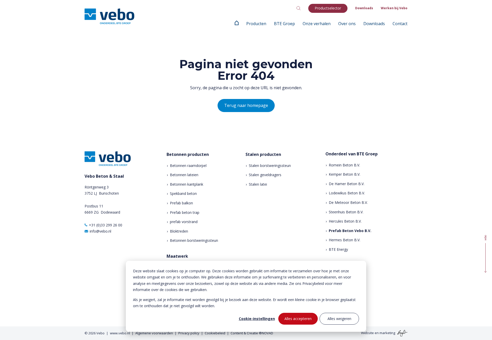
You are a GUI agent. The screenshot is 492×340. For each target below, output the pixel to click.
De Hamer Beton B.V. (346, 183)
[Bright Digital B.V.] (401, 333)
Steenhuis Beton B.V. (346, 211)
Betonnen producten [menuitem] (188, 154)
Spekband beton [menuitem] (183, 193)
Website (367, 333)
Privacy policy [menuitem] (188, 333)
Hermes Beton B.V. (344, 239)
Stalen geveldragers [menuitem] (265, 174)
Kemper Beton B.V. (344, 174)
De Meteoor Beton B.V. (348, 202)
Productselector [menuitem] (328, 8)
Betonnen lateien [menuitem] (184, 174)
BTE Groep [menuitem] (284, 23)
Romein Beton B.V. (344, 165)
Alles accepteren (298, 318)
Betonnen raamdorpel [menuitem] (188, 165)
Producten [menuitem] (256, 23)
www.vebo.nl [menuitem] (120, 333)
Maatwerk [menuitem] (177, 256)
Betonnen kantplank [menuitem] (186, 184)
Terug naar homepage (246, 105)
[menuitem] (237, 23)
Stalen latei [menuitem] (258, 184)
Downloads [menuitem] (364, 8)
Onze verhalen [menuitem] (317, 23)
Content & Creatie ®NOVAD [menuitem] (252, 333)
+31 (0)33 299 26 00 (105, 225)
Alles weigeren (339, 318)
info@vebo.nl (100, 231)
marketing (387, 333)
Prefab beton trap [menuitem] (184, 212)
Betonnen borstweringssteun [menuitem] (194, 240)
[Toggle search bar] (298, 8)
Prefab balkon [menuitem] (181, 203)
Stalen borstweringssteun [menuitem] (270, 165)
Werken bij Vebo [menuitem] (394, 8)
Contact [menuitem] (400, 23)
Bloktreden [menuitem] (179, 231)
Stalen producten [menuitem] (263, 154)
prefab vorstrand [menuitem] (184, 221)
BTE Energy (338, 249)
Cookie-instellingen (257, 318)
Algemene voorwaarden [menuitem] (154, 333)
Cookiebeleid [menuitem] (215, 333)
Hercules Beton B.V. (345, 221)
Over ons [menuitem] (347, 23)
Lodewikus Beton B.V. (347, 193)
